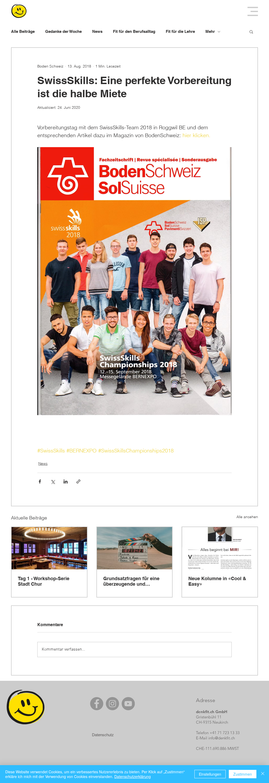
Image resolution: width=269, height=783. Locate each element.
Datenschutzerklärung (132, 776)
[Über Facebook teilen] (39, 481)
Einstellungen (210, 774)
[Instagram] (112, 703)
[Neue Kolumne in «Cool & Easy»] (219, 548)
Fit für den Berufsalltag (134, 31)
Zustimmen (242, 774)
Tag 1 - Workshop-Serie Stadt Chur (43, 581)
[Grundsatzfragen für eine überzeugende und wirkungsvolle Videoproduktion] (134, 548)
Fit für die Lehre (180, 31)
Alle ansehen (247, 516)
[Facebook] (96, 703)
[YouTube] (128, 703)
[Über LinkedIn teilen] (65, 481)
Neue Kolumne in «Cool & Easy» (217, 581)
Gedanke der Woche (63, 31)
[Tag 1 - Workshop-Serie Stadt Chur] (49, 548)
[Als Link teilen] (78, 481)
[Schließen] (263, 774)
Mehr (210, 31)
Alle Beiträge (23, 31)
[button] (252, 11)
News (97, 31)
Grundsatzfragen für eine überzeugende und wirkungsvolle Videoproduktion (131, 581)
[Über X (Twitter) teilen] (52, 481)
